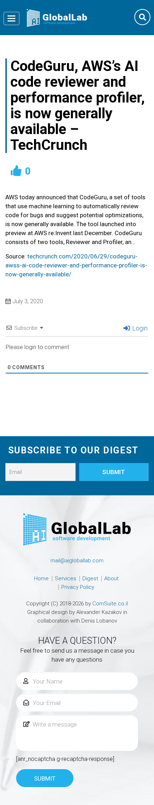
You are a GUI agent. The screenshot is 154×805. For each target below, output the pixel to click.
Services (65, 578)
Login (139, 328)
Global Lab (57, 18)
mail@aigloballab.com (77, 560)
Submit (45, 778)
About (111, 578)
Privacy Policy (77, 587)
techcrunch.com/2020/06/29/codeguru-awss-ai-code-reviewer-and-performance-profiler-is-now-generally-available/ (76, 265)
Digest (90, 578)
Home (41, 578)
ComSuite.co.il (110, 603)
